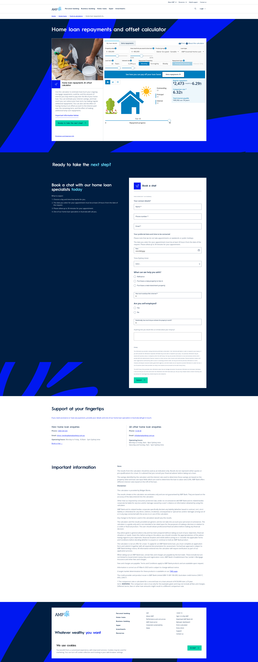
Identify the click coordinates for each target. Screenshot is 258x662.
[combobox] (168, 264)
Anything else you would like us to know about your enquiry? (154, 330)
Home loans (102, 9)
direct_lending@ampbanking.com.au (71, 435)
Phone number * (142, 216)
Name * (138, 207)
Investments (120, 9)
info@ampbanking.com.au (144, 435)
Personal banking (72, 9)
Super (111, 9)
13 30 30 (138, 431)
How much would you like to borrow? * (147, 293)
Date (137, 248)
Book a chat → (57, 443)
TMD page (173, 571)
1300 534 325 (63, 431)
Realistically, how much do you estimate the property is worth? (154, 320)
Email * (138, 226)
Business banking (88, 9)
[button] (72, 8)
